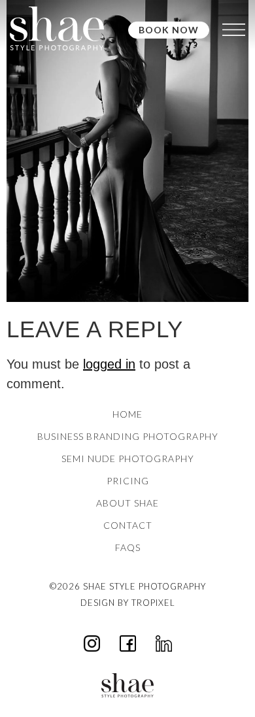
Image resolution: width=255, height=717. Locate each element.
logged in (109, 364)
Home (127, 414)
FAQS (128, 547)
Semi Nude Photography (127, 458)
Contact (127, 525)
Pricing (128, 480)
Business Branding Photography (127, 436)
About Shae (127, 503)
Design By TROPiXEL (127, 602)
